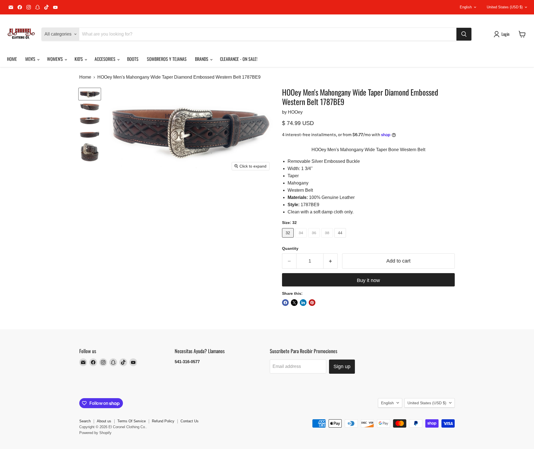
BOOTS (133, 59)
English (466, 7)
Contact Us (190, 421)
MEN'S (30, 59)
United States (505, 7)
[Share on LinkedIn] (303, 302)
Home (85, 77)
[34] (301, 238)
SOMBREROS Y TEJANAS (167, 59)
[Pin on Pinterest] (312, 302)
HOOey (295, 112)
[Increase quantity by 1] (330, 261)
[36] (314, 238)
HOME (12, 59)
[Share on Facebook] (285, 302)
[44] (340, 238)
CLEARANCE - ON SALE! (238, 59)
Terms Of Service (131, 421)
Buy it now (368, 280)
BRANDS (202, 59)
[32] (288, 238)
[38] (327, 238)
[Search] (463, 34)
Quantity (290, 248)
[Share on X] (294, 302)
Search (85, 421)
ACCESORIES (106, 59)
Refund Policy (163, 421)
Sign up (341, 366)
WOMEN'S (55, 59)
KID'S (79, 59)
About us (104, 421)
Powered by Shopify (95, 433)
